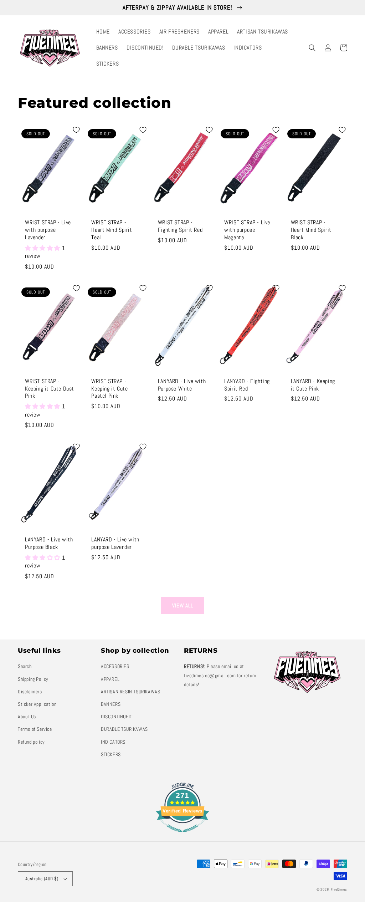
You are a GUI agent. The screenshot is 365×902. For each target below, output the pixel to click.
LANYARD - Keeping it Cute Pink (313, 385)
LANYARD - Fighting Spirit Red (247, 385)
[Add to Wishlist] (76, 130)
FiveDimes (339, 889)
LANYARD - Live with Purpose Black (49, 543)
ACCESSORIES (115, 666)
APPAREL (110, 679)
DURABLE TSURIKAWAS (124, 729)
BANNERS (110, 704)
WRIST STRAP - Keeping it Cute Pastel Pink (109, 389)
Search (25, 666)
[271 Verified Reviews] (182, 836)
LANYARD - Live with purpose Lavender (115, 543)
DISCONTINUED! (117, 716)
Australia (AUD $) (41, 879)
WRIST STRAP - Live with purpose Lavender (48, 230)
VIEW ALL (182, 605)
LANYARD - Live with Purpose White (182, 385)
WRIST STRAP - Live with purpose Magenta (247, 230)
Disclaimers (30, 691)
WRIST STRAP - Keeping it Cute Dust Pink (49, 389)
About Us (27, 716)
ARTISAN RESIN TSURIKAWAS (130, 691)
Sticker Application (37, 704)
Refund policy (31, 742)
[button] (312, 48)
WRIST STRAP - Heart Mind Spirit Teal (111, 230)
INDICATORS (113, 742)
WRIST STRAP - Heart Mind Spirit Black (311, 230)
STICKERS (111, 754)
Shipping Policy (33, 679)
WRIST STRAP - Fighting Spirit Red (180, 226)
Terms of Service (35, 729)
